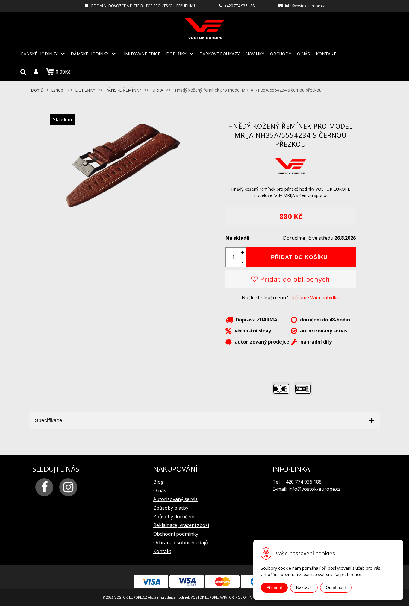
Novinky (255, 54)
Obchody (280, 54)
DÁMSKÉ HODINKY (89, 54)
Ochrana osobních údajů (180, 542)
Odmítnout (336, 587)
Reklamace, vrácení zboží (181, 525)
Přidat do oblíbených (294, 278)
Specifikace (48, 420)
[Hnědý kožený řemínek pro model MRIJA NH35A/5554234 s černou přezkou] (118, 213)
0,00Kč (63, 72)
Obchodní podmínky (175, 534)
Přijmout (274, 587)
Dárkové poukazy (219, 54)
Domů (37, 90)
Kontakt (326, 54)
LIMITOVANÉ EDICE (141, 54)
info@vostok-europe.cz (305, 5)
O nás (303, 54)
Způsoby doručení (173, 516)
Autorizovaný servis (175, 499)
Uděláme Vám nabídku (314, 297)
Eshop (57, 90)
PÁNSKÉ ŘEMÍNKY (123, 90)
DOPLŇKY (176, 54)
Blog (158, 482)
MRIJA (157, 90)
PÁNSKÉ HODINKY (39, 54)
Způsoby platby (170, 508)
